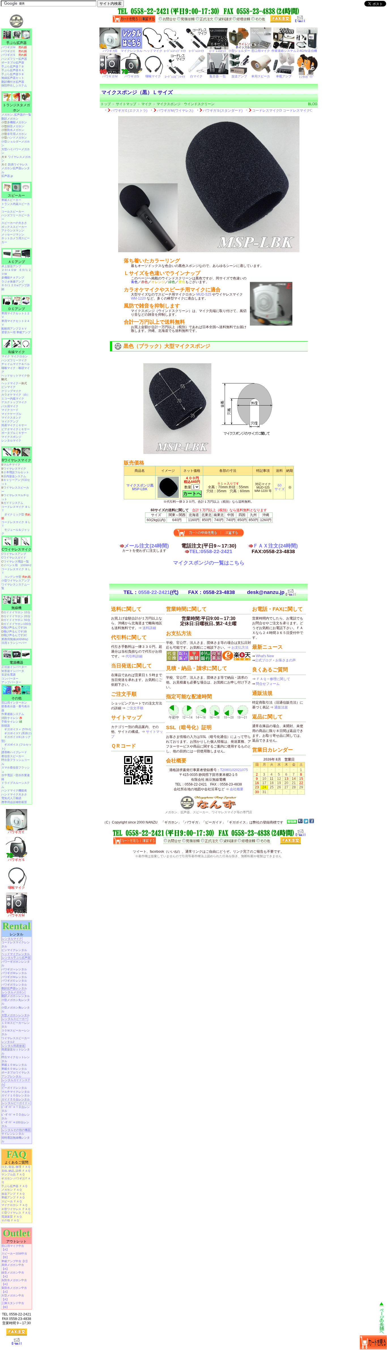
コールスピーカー (12, 211)
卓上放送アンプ (11, 266)
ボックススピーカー (14, 226)
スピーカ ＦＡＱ (11, 1201)
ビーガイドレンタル (14, 1087)
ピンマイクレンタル (14, 950)
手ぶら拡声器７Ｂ (12, 66)
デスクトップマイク (14, 402)
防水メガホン (15, 129)
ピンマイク (8, 387)
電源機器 (16, 663)
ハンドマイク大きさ (14, 794)
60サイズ (280, 487)
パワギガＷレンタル (14, 973)
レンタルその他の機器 (16, 1130)
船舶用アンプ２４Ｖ (14, 328)
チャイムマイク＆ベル (15, 364)
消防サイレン (11, 717)
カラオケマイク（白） (15, 394)
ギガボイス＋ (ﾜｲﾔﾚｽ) (17, 729)
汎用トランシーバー (14, 642)
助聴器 (5, 725)
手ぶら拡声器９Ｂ (12, 74)
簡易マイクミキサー (14, 425)
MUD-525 (203, 294)
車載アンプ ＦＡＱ (13, 1197)
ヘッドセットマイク (14, 375)
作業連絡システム (12, 714)
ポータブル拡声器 (12, 62)
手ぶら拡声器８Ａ (12, 70)
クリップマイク (11, 390)
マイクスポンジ (168, 104)
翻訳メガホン (9, 118)
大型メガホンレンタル (15, 1015)
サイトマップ (126, 104)
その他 (16, 698)
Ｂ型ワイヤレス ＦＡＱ (15, 1209)
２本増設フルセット (16, 472)
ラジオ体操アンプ (12, 281)
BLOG (312, 104)
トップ (106, 104)
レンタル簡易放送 (13, 1045)
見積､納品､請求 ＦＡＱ (15, 1170)
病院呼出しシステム (14, 85)
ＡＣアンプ (16, 262)
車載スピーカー (11, 199)
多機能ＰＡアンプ (12, 277)
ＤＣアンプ (16, 309)
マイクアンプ (9, 421)
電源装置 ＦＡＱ (11, 1216)
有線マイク (16, 352)
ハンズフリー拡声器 (14, 58)
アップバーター (11, 682)
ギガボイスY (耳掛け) (17, 733)
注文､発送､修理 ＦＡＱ (15, 1166)
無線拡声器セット (12, 77)
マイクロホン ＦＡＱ (14, 1205)
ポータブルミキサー (14, 432)
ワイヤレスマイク (14, 468)
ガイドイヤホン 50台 (16, 619)
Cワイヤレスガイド (13, 557)
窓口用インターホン (14, 702)
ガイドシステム (13, 502)
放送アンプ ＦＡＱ (13, 1193)
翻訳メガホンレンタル (15, 995)
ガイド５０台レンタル (15, 1099)
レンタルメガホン (13, 992)
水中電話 (7, 775)
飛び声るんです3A (15, 627)
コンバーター (9, 678)
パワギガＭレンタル (14, 976)
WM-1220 (138, 298)
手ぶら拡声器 (16, 43)
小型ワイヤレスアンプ (15, 580)
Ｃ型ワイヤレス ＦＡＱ (15, 1212)
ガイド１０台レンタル (15, 1095)
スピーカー (16, 196)
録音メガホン (15, 126)
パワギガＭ (14, 47)
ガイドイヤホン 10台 (16, 612)
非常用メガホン (17, 133)
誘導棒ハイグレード (14, 752)
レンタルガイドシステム (15, 1082)
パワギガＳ (14, 54)
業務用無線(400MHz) (14, 639)
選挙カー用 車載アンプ (16, 332)
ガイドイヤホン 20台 (16, 616)
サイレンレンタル (12, 1133)
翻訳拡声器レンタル (14, 988)
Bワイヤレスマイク (16, 460)
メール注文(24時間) (146, 546)
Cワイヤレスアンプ (13, 553)
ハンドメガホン (17, 137)
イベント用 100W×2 (17, 565)
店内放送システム (14, 476)
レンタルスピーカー (14, 1018)
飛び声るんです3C (15, 635)
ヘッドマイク (9, 383)
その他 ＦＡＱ (10, 1220)
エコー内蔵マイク (12, 398)
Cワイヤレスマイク (16, 549)
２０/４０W (8, 269)
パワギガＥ (14, 51)
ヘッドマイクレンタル (15, 954)
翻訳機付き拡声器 (12, 81)
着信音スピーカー (12, 756)
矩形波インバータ (12, 670)
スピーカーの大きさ (14, 222)
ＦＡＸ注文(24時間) (275, 546)
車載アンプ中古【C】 (15, 1261)
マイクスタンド (11, 417)
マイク (146, 104)
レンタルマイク (11, 440)
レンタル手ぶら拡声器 (16, 957)
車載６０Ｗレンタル (14, 1068)
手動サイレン (11, 721)
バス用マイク (9, 406)
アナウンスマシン (12, 230)
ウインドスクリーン (199, 104)
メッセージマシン (12, 234)
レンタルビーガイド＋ (16, 1103)
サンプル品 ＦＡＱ (13, 1174)
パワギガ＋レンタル (14, 969)
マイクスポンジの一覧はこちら (208, 563)
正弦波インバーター (14, 666)
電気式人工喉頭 (11, 798)
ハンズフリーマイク (14, 360)
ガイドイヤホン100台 (17, 623)
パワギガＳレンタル (14, 984)
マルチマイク (11, 464)
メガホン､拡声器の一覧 (16, 114)
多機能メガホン (17, 122)
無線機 (16, 608)
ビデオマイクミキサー (15, 429)
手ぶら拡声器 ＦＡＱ (14, 1186)
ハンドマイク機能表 (14, 790)
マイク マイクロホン (14, 356)
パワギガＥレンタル (14, 980)
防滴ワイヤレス (18, 164)
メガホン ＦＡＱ (11, 1189)
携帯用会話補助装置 (14, 802)
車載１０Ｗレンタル (14, 1064)
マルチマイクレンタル (15, 1091)
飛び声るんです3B (15, 631)
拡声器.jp (7, 175)
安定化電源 (8, 674)
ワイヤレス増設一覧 (16, 561)
